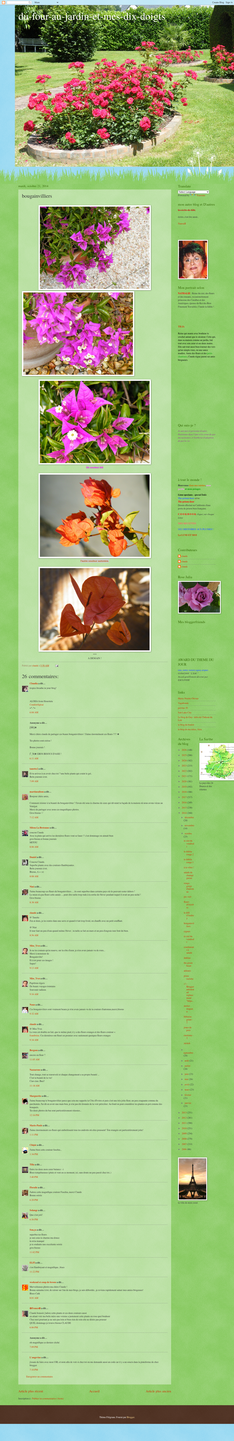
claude (33, 913)
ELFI (32, 1262)
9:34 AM (34, 1039)
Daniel (33, 857)
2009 (184, 1133)
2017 (184, 797)
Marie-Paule (36, 1125)
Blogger (130, 1417)
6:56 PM (34, 1219)
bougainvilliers (189, 925)
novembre (189, 825)
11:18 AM (34, 1085)
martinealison (37, 791)
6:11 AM (34, 758)
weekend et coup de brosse (43, 1282)
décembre (189, 817)
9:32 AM (34, 1013)
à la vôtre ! (189, 867)
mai (187, 1079)
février (188, 1094)
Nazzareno (35, 1069)
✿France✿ (35, 1308)
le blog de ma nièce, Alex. (190, 729)
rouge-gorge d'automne (189, 887)
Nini (32, 886)
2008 (184, 1138)
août (187, 1060)
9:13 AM (34, 968)
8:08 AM (34, 876)
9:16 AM (34, 994)
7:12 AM (34, 817)
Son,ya (33, 1229)
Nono (32, 1004)
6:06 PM (34, 1327)
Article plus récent (30, 1391)
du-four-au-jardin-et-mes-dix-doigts (91, 16)
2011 (184, 1123)
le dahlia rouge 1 (189, 861)
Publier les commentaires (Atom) (48, 1398)
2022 (184, 770)
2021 (184, 776)
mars (187, 1089)
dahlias (187, 957)
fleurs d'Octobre (189, 904)
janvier (188, 1103)
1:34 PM (34, 1154)
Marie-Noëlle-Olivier (188, 698)
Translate (201, 195)
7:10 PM (34, 1369)
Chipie (33, 1145)
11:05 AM (34, 1059)
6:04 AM (34, 712)
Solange (34, 1210)
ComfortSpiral (37, 704)
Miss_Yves (35, 945)
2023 (184, 765)
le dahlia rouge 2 (189, 853)
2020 (184, 781)
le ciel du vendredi (189, 843)
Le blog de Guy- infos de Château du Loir (195, 718)
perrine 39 (183, 707)
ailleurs (187, 970)
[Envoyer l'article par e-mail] (56, 665)
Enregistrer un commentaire (39, 1376)
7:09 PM (34, 1346)
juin (187, 1074)
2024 (184, 760)
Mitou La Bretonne (39, 827)
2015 (184, 807)
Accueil (94, 1391)
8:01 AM (34, 1297)
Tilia (32, 1164)
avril (187, 1084)
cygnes (187, 931)
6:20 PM (34, 1199)
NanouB (182, 223)
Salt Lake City (185, 712)
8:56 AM (34, 935)
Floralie (34, 1187)
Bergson (34, 1050)
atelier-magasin (188, 1008)
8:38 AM (34, 902)
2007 (184, 1144)
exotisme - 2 (189, 1037)
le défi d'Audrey (189, 915)
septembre (188, 1052)
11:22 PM (34, 1271)
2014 (184, 812)
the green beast (188, 964)
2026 (184, 749)
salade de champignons (188, 875)
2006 (184, 1149)
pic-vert (187, 896)
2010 (184, 1128)
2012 (184, 1117)
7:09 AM (34, 781)
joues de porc (188, 1029)
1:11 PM (34, 1134)
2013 (184, 1112)
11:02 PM (34, 1252)
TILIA (181, 326)
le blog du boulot (186, 724)
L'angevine (35, 1357)
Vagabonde (183, 703)
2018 (184, 791)
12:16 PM (34, 1115)
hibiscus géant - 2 (188, 1019)
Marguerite (35, 1096)
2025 (184, 755)
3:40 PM (34, 1177)
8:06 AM (34, 846)
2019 (184, 786)
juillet (187, 1065)
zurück (187, 1043)
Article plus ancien (158, 1391)
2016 (184, 802)
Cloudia (34, 683)
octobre (188, 833)
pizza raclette (188, 977)
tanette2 (34, 768)
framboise (34, 1035)
